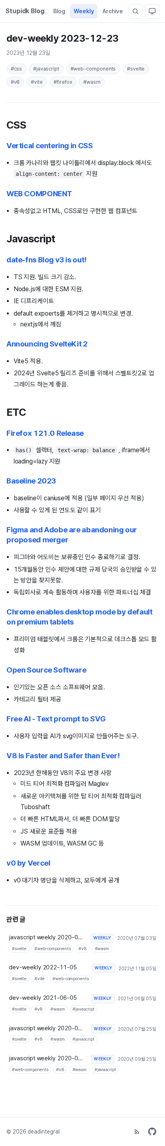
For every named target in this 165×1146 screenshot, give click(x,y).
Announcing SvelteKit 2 (47, 343)
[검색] (135, 11)
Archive (113, 11)
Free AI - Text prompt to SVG (55, 718)
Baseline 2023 (31, 480)
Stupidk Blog (25, 11)
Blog (59, 11)
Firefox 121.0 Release (45, 433)
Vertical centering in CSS (49, 145)
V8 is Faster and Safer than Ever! (62, 755)
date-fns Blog (46, 259)
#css (16, 69)
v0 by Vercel (28, 863)
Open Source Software (46, 670)
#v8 (15, 82)
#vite (37, 82)
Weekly (84, 11)
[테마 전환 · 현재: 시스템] (152, 11)
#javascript (46, 69)
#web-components (93, 69)
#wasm (92, 82)
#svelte (136, 69)
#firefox (63, 82)
